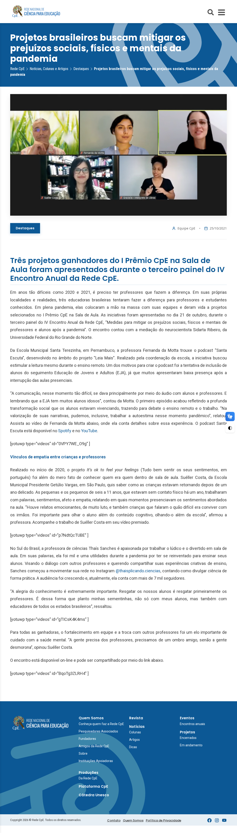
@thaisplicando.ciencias (138, 570)
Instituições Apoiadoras (96, 761)
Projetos (187, 732)
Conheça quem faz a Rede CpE (101, 724)
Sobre (83, 753)
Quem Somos (91, 718)
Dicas (133, 747)
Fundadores (87, 739)
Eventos (187, 718)
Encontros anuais (192, 724)
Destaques (25, 228)
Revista (136, 718)
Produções (88, 772)
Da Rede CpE (88, 778)
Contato (114, 820)
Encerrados (188, 738)
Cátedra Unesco (94, 795)
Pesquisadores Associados (98, 731)
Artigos (134, 739)
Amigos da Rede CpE (94, 746)
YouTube (89, 430)
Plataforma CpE (93, 786)
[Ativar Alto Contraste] (230, 428)
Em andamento (191, 745)
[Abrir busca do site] (210, 12)
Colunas (135, 732)
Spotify (64, 430)
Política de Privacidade (163, 820)
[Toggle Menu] (221, 12)
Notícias (137, 726)
